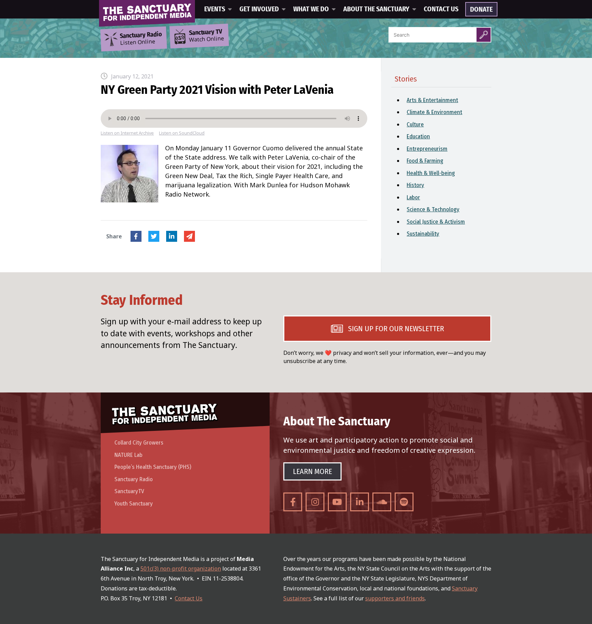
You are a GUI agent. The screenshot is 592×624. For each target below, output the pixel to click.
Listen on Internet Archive (127, 133)
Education (418, 136)
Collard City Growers (138, 442)
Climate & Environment (434, 112)
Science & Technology (433, 209)
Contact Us (441, 9)
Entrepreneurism (427, 148)
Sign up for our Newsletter (396, 328)
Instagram (315, 501)
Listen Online (141, 39)
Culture (415, 124)
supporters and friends (395, 598)
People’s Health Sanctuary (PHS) (152, 467)
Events (214, 9)
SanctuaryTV (129, 491)
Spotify (404, 501)
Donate (481, 9)
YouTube (337, 501)
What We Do (311, 9)
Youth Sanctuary (133, 503)
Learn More (312, 471)
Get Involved (259, 9)
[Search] (483, 34)
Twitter (153, 236)
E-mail (189, 236)
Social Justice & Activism (436, 221)
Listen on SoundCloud (182, 133)
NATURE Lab (128, 455)
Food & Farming (425, 160)
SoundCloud (381, 501)
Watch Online (206, 35)
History (415, 185)
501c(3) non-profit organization (180, 568)
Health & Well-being (431, 173)
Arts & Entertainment (432, 100)
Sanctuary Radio (133, 479)
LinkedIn (171, 236)
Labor (413, 197)
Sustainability (423, 233)
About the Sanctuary (376, 9)
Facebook (136, 236)
